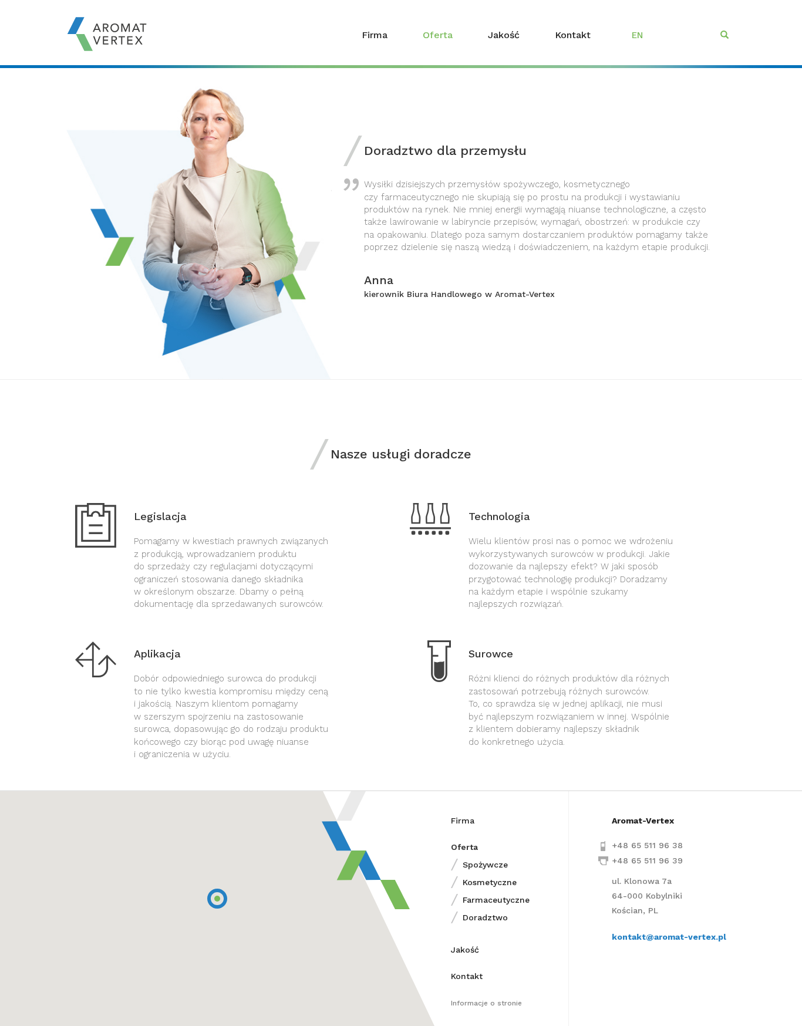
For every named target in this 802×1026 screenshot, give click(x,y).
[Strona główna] (111, 34)
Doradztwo (485, 917)
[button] (217, 899)
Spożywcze (485, 864)
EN (637, 35)
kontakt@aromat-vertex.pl (669, 936)
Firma (374, 35)
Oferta (438, 35)
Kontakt (573, 35)
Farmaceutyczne (496, 900)
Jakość (504, 35)
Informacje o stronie (486, 1003)
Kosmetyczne (490, 882)
